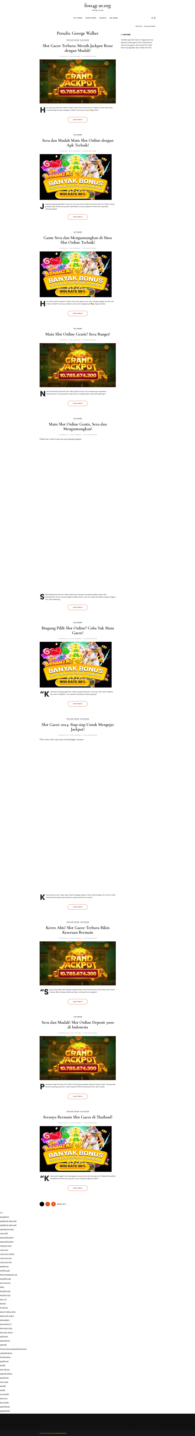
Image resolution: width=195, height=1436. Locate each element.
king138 (3, 1386)
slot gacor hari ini (134, 45)
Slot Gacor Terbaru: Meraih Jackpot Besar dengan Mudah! (78, 48)
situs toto (4, 1398)
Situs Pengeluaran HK (8, 1275)
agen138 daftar (6, 1374)
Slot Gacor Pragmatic (140, 40)
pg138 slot (4, 1336)
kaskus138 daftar (7, 1237)
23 (53, 1204)
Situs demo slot (6, 1328)
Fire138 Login (126, 40)
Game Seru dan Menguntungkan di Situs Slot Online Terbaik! (77, 240)
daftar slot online (7, 1316)
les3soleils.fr (5, 1320)
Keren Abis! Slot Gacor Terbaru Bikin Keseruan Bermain (78, 930)
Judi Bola (102, 18)
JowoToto (4, 1250)
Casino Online (90, 18)
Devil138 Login (5, 1279)
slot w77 (3, 1299)
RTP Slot (148, 48)
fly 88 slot (4, 1308)
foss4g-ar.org (97, 5)
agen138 (3, 1345)
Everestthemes (61, 1433)
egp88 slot (4, 1266)
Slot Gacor (84, 40)
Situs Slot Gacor (73, 40)
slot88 (2, 1390)
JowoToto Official (7, 1254)
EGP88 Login (5, 1270)
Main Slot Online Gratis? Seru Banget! (77, 334)
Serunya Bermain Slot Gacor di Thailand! (77, 1117)
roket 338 (4, 1233)
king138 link (4, 1217)
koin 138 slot (5, 1369)
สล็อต (2, 1287)
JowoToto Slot (6, 1258)
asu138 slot (4, 1378)
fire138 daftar (5, 1357)
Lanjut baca (77, 120)
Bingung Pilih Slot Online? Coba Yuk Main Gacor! (78, 630)
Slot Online (77, 18)
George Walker (91, 56)
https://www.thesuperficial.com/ (13, 1349)
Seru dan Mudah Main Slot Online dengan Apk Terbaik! (77, 143)
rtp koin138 (4, 1394)
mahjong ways (6, 1246)
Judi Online (113, 18)
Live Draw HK (5, 1283)
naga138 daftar (6, 1353)
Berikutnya (61, 1204)
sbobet (3, 1303)
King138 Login (5, 1291)
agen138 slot (5, 1341)
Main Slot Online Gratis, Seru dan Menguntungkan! (78, 426)
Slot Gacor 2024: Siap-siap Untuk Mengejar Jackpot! (78, 727)
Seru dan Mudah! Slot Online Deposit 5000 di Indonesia (78, 1025)
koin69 (2, 1365)
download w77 (6, 1324)
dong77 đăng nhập (7, 1312)
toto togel (4, 1382)
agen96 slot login (7, 1229)
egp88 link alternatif (8, 1221)
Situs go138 (4, 1402)
